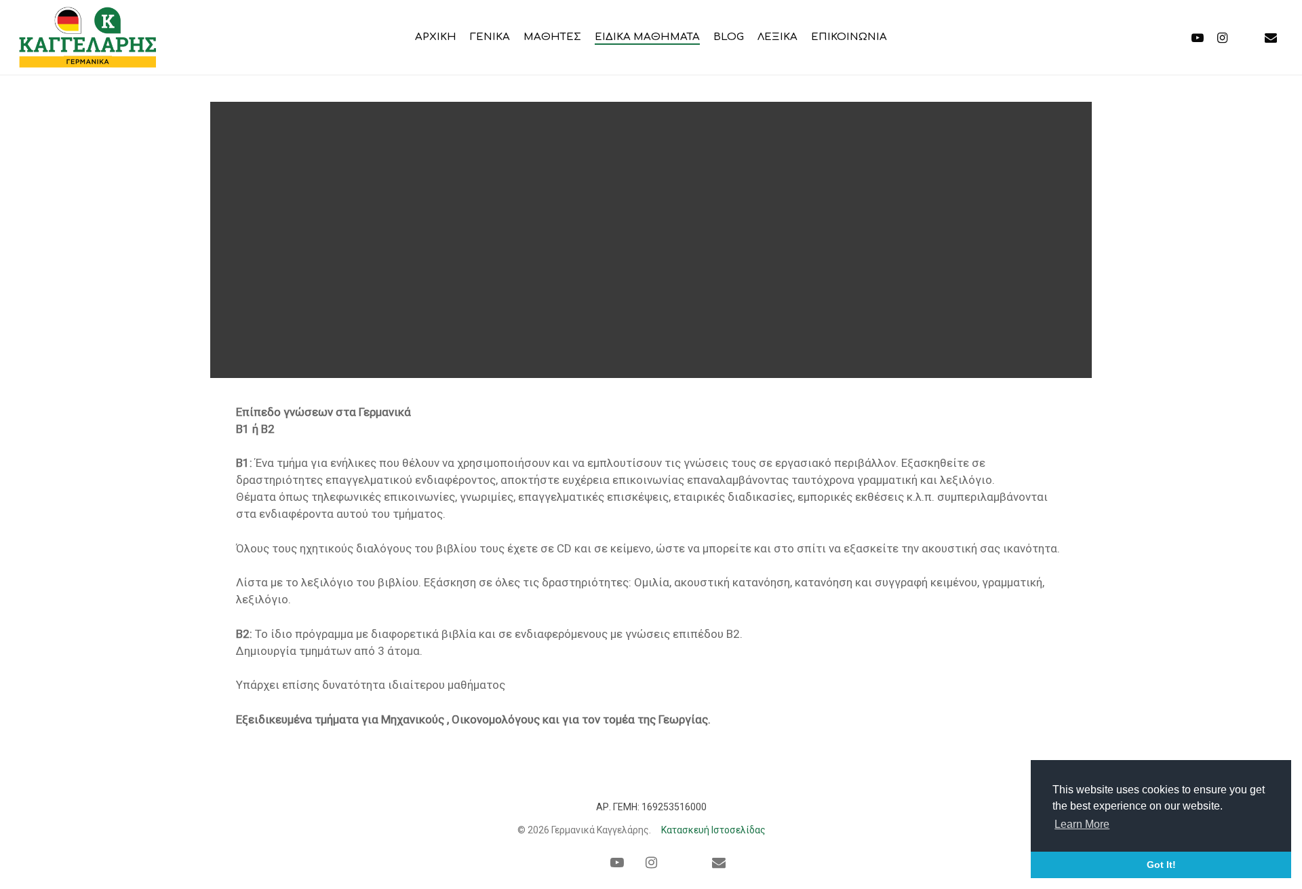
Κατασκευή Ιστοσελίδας (713, 830)
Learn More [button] (1081, 824)
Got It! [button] (1161, 864)
